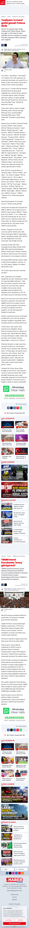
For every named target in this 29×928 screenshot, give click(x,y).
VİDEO (5, 869)
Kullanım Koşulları (14, 904)
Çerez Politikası (8, 920)
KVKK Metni (20, 920)
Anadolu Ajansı (8, 70)
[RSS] (22, 873)
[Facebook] (7, 873)
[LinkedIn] (16, 873)
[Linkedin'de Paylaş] (14, 408)
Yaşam (9, 16)
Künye (14, 897)
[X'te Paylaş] (5, 45)
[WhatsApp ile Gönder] (20, 408)
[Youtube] (19, 873)
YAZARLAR (21, 869)
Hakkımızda (14, 894)
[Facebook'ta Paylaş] (2, 45)
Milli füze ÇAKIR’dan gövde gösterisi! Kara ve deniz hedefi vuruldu (15, 2)
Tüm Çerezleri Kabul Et (14, 923)
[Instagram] (13, 873)
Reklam (14, 899)
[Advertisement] (14, 10)
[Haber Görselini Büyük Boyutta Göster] (14, 60)
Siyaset (9, 556)
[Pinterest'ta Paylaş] (17, 408)
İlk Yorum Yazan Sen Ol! (16, 413)
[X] (10, 873)
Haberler (3, 16)
